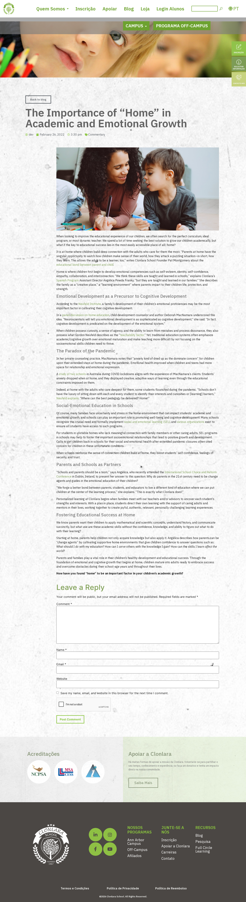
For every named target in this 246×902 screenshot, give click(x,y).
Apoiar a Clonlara (175, 846)
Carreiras (168, 852)
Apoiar (109, 9)
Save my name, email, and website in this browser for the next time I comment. (114, 693)
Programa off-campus (182, 26)
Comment (64, 603)
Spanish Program (67, 280)
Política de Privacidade (123, 888)
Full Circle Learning (203, 849)
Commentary (96, 134)
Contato (168, 858)
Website (61, 678)
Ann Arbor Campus (135, 841)
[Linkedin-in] (95, 834)
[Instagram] (110, 834)
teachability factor (132, 335)
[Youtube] (110, 849)
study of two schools (72, 374)
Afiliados (134, 855)
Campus (134, 26)
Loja (145, 9)
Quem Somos (50, 9)
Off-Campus (137, 849)
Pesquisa (203, 841)
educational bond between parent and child (84, 264)
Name (61, 649)
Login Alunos (170, 9)
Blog (129, 9)
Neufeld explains (67, 398)
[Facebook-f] (95, 849)
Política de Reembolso (171, 888)
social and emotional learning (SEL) (147, 422)
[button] (38, 99)
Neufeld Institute (89, 304)
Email (61, 664)
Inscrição (85, 9)
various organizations (190, 422)
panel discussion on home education (85, 315)
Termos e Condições (75, 888)
